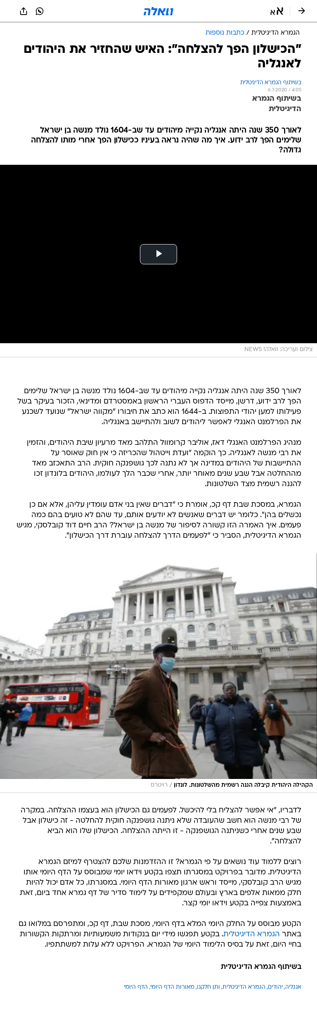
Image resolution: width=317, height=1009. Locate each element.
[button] (276, 11)
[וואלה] (158, 11)
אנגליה (293, 987)
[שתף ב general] (23, 11)
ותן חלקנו (208, 987)
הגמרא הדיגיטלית (251, 934)
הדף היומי (136, 987)
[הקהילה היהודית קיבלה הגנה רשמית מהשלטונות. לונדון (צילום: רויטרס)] (158, 673)
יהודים (275, 987)
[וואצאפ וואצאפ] (39, 11)
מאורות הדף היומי (172, 987)
